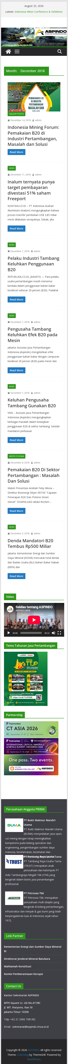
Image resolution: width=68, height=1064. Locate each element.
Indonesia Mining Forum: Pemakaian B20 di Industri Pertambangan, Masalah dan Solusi (33, 135)
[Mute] (53, 633)
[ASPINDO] (8, 51)
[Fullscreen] (59, 633)
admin (38, 120)
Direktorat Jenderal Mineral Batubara (27, 958)
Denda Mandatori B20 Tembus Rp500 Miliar (30, 543)
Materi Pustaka (16, 456)
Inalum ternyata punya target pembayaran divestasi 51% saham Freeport (31, 190)
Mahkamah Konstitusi (17, 966)
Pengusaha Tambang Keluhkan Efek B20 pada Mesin (32, 334)
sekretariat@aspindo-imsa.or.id (30, 1026)
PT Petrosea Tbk (34, 893)
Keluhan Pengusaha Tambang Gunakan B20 (32, 402)
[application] (34, 620)
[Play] (9, 633)
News (11, 168)
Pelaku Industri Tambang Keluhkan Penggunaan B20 (33, 263)
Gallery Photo (16, 114)
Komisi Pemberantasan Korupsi (23, 974)
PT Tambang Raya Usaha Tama (42, 856)
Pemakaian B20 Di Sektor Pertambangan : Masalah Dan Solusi (34, 475)
